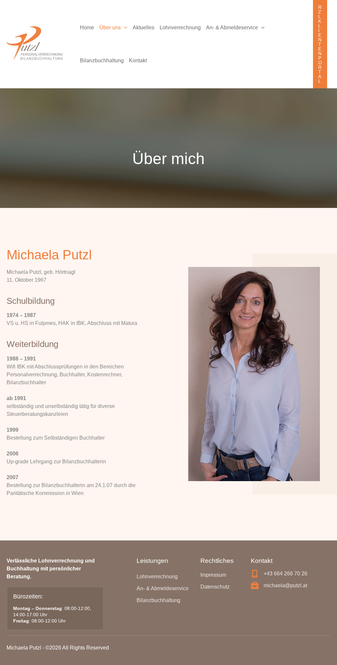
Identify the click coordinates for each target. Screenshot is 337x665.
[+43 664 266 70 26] (279, 574)
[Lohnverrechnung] (157, 577)
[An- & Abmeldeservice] (163, 589)
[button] (124, 27)
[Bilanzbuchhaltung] (158, 600)
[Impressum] (213, 575)
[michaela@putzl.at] (279, 586)
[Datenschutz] (215, 587)
